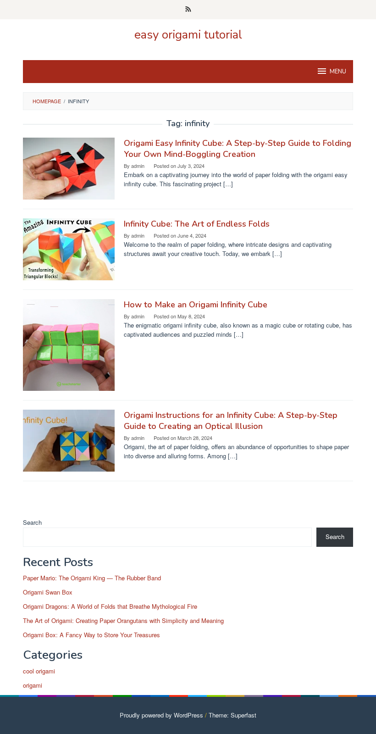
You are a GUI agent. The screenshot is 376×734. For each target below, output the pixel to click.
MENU (338, 71)
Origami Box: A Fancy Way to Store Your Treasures (91, 634)
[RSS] (188, 9)
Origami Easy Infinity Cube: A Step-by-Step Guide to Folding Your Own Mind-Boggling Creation (237, 149)
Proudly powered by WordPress (161, 715)
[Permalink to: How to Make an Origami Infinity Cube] (69, 343)
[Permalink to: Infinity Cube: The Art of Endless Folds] (69, 248)
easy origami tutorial (188, 35)
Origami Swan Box (47, 592)
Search (32, 522)
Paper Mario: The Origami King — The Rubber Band (92, 577)
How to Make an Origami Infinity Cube (195, 304)
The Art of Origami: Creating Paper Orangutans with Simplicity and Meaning (123, 620)
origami (32, 685)
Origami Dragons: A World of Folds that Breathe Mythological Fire (110, 606)
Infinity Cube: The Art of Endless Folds (197, 223)
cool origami (39, 671)
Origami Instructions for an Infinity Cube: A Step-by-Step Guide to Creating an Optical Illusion (230, 421)
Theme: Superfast (232, 715)
